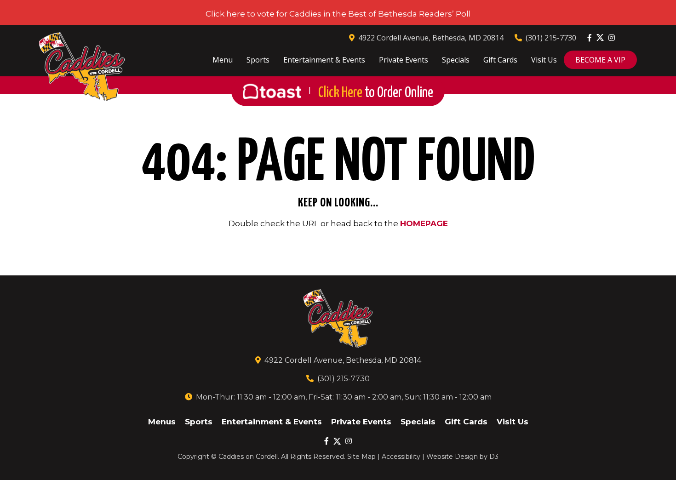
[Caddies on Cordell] (82, 66)
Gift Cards (500, 60)
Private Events (403, 60)
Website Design (452, 456)
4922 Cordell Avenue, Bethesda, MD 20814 (431, 38)
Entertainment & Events (324, 60)
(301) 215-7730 (551, 38)
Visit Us (544, 60)
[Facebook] (589, 37)
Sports (257, 60)
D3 (493, 456)
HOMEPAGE (424, 223)
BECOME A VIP (600, 60)
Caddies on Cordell (248, 456)
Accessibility (401, 456)
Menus (162, 421)
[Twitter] (600, 37)
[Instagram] (611, 37)
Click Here (375, 93)
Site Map (361, 456)
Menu (222, 60)
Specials (456, 60)
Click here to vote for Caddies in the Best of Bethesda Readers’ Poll (338, 13)
